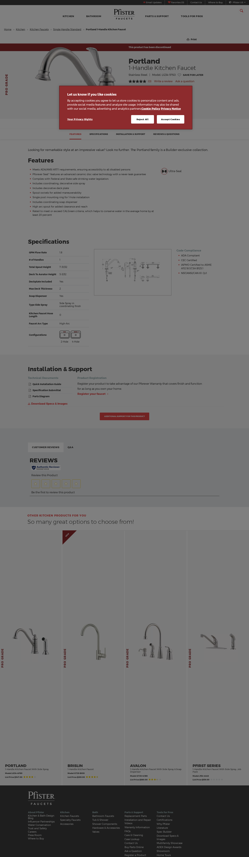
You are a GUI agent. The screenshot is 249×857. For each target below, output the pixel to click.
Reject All (143, 119)
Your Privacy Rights (80, 119)
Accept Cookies (170, 119)
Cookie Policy (150, 108)
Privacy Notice (171, 108)
